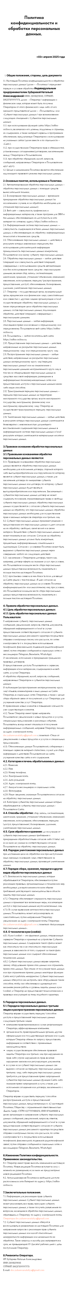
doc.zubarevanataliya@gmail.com (20, 735)
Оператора (8, 1218)
